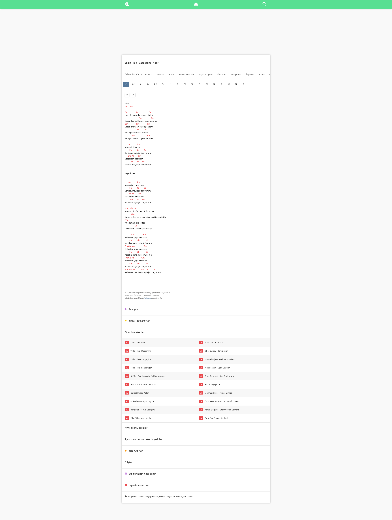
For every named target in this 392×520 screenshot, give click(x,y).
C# (133, 84)
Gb (192, 84)
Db (140, 84)
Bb (236, 84)
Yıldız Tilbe (131, 63)
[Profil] (127, 4)
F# (185, 84)
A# (229, 84)
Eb (163, 84)
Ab (214, 84)
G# (207, 84)
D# (155, 84)
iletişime (147, 298)
